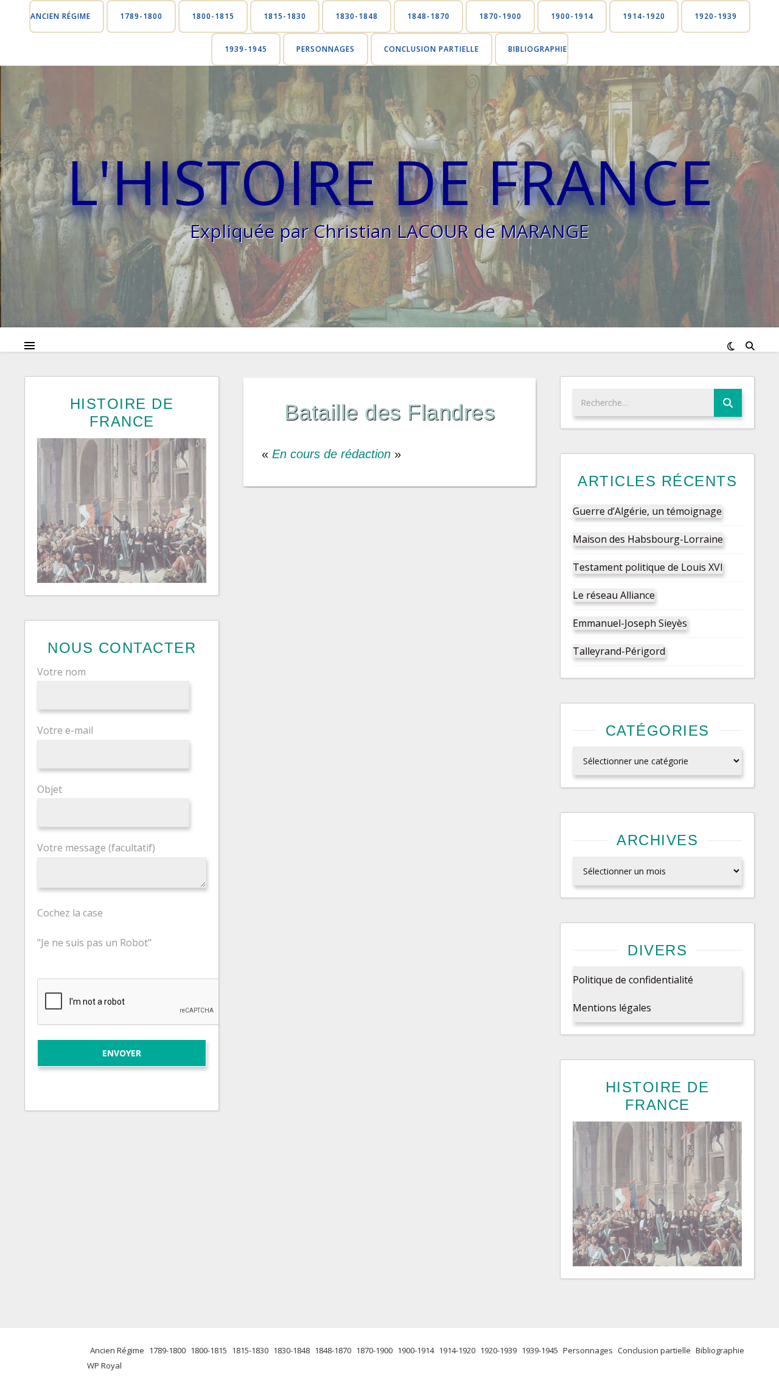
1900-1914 (572, 16)
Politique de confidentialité (633, 979)
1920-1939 (715, 16)
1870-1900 (500, 16)
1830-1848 (356, 16)
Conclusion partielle (431, 49)
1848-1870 (428, 16)
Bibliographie (537, 49)
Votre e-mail (65, 730)
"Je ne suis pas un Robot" (94, 942)
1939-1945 (246, 49)
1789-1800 (141, 16)
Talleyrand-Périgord (619, 651)
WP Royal (104, 1365)
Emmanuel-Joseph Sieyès (630, 623)
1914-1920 (644, 16)
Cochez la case (70, 912)
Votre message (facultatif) (96, 847)
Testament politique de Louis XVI (648, 567)
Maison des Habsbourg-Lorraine (648, 539)
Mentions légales (612, 1007)
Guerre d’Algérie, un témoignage (647, 511)
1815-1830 (285, 16)
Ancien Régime (60, 16)
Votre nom (61, 671)
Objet (49, 789)
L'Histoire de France (389, 181)
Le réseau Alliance (614, 595)
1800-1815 (213, 16)
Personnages (325, 49)
